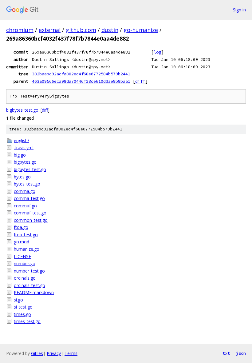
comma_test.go (29, 198)
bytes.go (22, 177)
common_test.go (31, 220)
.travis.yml (23, 147)
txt (226, 353)
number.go (24, 263)
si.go (18, 300)
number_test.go (29, 271)
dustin (109, 30)
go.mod (21, 242)
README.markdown (34, 292)
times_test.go (27, 321)
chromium (19, 30)
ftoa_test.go (26, 234)
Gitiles (37, 353)
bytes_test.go (27, 184)
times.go (22, 314)
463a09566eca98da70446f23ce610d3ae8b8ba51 (81, 81)
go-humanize (141, 30)
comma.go (24, 191)
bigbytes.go (25, 162)
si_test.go (23, 307)
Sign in (239, 10)
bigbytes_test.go (22, 110)
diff (140, 81)
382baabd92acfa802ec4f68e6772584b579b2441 (81, 74)
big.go (20, 155)
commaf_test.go (30, 213)
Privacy (54, 353)
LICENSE (22, 256)
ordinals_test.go (29, 285)
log (157, 52)
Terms (71, 353)
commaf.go (25, 206)
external (50, 30)
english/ (21, 140)
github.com (81, 30)
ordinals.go (25, 278)
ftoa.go (21, 227)
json (241, 353)
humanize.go (26, 249)
